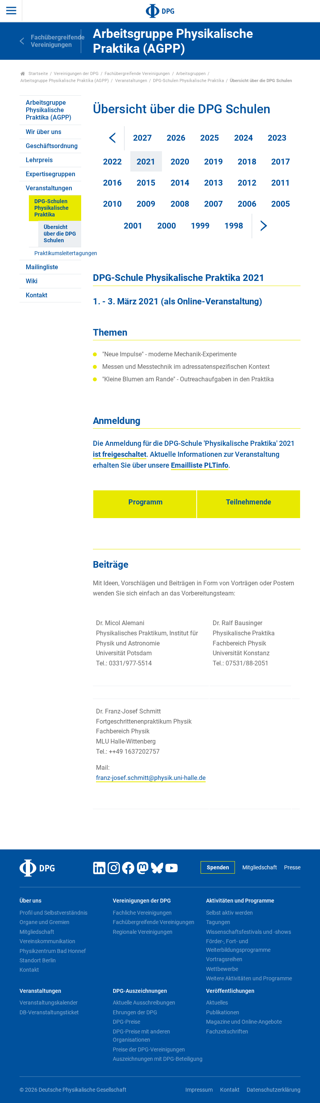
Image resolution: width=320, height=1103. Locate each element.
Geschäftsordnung (52, 146)
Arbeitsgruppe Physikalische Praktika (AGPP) (64, 80)
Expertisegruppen (50, 174)
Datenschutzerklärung (273, 1090)
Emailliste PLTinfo (199, 465)
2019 (213, 161)
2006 (247, 204)
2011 (280, 183)
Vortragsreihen (224, 959)
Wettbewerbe (222, 969)
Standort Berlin (38, 960)
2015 (146, 183)
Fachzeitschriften (227, 1031)
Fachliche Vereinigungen (142, 913)
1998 (233, 226)
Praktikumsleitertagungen (57, 253)
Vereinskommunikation (47, 941)
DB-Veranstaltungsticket (49, 1012)
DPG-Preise (126, 1022)
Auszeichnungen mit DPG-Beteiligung (158, 1059)
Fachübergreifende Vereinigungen (137, 73)
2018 (247, 161)
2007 (213, 204)
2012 (247, 183)
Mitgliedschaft (259, 867)
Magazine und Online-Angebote (244, 1022)
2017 (280, 161)
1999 (200, 226)
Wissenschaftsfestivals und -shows (248, 932)
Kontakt (36, 295)
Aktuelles (217, 1002)
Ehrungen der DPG (135, 1012)
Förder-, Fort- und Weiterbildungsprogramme (238, 945)
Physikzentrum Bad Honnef (53, 951)
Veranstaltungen (131, 80)
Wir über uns (43, 132)
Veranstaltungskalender (49, 1002)
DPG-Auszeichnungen (140, 991)
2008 (180, 204)
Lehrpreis (39, 160)
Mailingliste (42, 267)
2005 (280, 204)
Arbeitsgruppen (191, 73)
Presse (292, 867)
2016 (112, 183)
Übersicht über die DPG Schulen (60, 234)
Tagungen (218, 922)
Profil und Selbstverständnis (53, 913)
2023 (277, 138)
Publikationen (222, 1012)
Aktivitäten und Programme (240, 900)
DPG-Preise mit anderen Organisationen (141, 1035)
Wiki (31, 281)
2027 (142, 138)
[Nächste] (264, 226)
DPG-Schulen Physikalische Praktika (188, 80)
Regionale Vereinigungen (142, 932)
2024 (243, 138)
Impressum (199, 1090)
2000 (166, 226)
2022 (112, 161)
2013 (213, 183)
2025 (209, 138)
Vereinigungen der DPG (76, 73)
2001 (133, 226)
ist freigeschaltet (119, 454)
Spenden (218, 867)
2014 (180, 183)
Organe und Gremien (44, 922)
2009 (146, 204)
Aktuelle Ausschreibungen (144, 1002)
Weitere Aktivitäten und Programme (249, 978)
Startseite (37, 73)
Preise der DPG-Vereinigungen (149, 1049)
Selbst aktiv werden (229, 913)
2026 (176, 138)
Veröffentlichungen (230, 991)
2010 (112, 204)
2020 (180, 161)
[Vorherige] (112, 138)
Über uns (30, 900)
